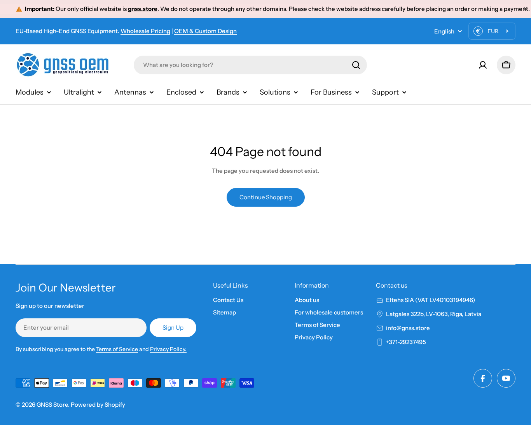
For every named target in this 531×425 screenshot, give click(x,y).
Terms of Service (117, 349)
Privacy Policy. (168, 349)
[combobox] (250, 65)
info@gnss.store (408, 328)
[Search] (356, 65)
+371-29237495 (406, 342)
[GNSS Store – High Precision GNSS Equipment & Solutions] (64, 64)
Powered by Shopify (98, 404)
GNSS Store (52, 404)
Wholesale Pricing (145, 31)
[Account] (482, 65)
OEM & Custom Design (205, 31)
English (444, 31)
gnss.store (142, 8)
